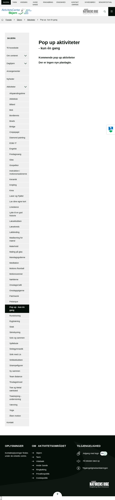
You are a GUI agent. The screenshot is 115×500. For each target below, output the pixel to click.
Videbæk (23, 2)
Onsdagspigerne (16, 290)
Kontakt (10, 422)
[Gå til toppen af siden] (57, 494)
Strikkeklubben (16, 360)
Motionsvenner (16, 274)
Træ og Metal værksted (15, 389)
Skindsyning (14, 332)
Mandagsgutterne (17, 257)
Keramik (13, 179)
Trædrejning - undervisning (15, 397)
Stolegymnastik (16, 349)
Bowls (12, 121)
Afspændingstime (17, 93)
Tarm (14, 2)
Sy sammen (14, 371)
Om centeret (12, 56)
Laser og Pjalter (16, 196)
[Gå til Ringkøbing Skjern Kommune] (93, 11)
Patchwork (14, 296)
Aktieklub (13, 99)
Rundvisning (15, 316)
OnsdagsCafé (15, 285)
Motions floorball (16, 268)
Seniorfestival (105, 2)
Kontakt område (75, 3)
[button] (1, 498)
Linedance (14, 207)
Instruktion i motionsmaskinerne (18, 172)
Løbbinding (14, 232)
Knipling (13, 185)
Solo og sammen (17, 338)
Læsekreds (14, 227)
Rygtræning (14, 321)
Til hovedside (12, 48)
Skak (11, 327)
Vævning (13, 405)
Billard (12, 104)
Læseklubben (15, 221)
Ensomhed (60, 2)
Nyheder (10, 79)
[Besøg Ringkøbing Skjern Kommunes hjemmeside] (111, 129)
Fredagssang (15, 154)
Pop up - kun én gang (17, 308)
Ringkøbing (48, 2)
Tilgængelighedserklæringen (95, 468)
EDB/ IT (13, 143)
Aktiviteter (11, 87)
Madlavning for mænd (16, 239)
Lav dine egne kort (17, 201)
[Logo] (16, 11)
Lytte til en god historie (15, 214)
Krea (11, 190)
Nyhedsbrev (90, 2)
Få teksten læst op (91, 461)
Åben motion (15, 416)
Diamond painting (17, 138)
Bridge (12, 126)
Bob (11, 110)
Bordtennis (14, 115)
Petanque (13, 301)
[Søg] (104, 11)
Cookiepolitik (42, 478)
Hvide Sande (35, 3)
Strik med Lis (15, 354)
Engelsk (13, 149)
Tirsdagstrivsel (15, 382)
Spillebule (13, 343)
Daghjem (11, 63)
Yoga (11, 410)
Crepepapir (14, 132)
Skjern (6, 2)
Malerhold (13, 246)
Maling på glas (15, 252)
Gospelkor (14, 165)
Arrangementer (13, 71)
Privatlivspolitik (42, 474)
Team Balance (15, 376)
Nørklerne (13, 279)
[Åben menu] (111, 11)
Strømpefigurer (16, 365)
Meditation (14, 263)
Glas (11, 160)
